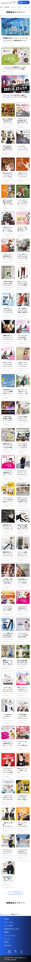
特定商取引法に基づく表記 (11, 929)
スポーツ (20, 7)
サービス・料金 (8, 922)
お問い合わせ (7, 945)
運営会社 (6, 919)
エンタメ (13, 7)
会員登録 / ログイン (23, 2)
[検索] (14, 2)
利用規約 (6, 932)
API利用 (6, 942)
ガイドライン (7, 938)
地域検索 (6, 7)
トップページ (5, 914)
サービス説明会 (8, 925)
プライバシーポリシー (10, 935)
